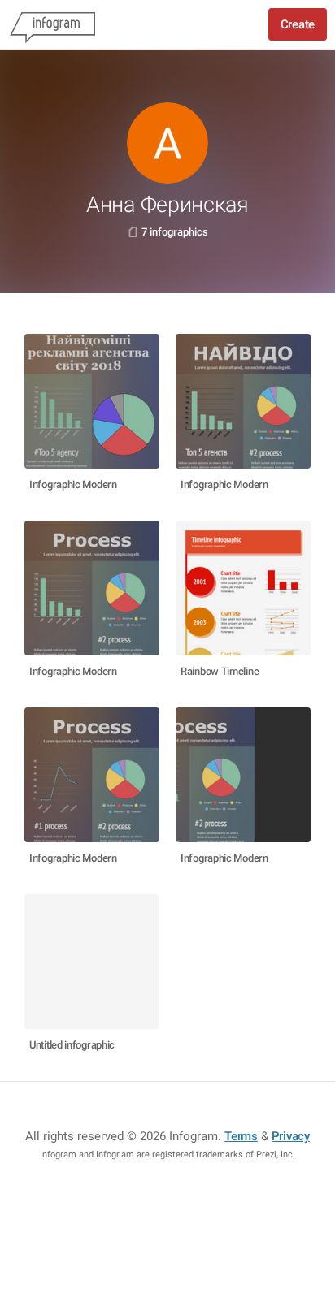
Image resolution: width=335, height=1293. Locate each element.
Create (298, 24)
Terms (241, 1136)
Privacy (291, 1136)
